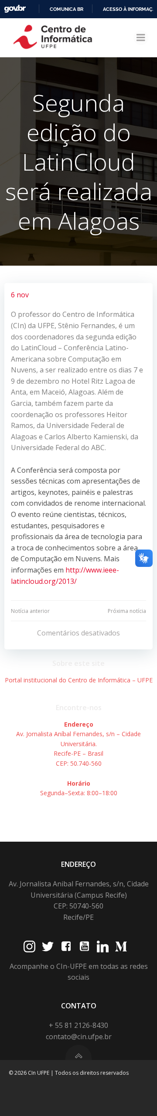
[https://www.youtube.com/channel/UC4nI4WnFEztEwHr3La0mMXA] (84, 946)
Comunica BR (66, 9)
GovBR (15, 9)
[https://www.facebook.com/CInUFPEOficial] (66, 946)
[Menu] (140, 37)
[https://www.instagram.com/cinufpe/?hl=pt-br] (29, 946)
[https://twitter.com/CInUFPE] (48, 946)
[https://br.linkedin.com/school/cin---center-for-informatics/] (103, 946)
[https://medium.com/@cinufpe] (121, 946)
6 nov (20, 295)
